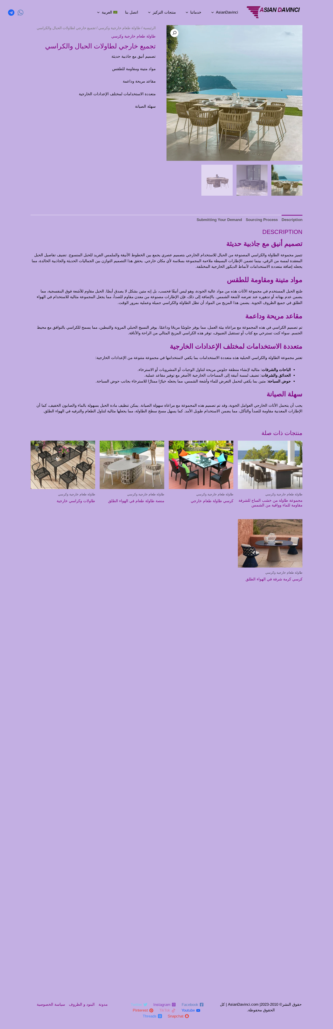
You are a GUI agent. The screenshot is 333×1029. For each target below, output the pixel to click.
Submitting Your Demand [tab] (219, 220)
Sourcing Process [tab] (262, 220)
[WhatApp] (20, 12)
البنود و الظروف (82, 1004)
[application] (212, 12)
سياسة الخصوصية (51, 1004)
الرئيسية (149, 28)
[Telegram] (11, 12)
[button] (174, 33)
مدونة (103, 1004)
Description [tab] (292, 220)
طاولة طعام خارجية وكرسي (119, 28)
